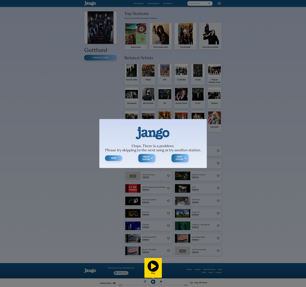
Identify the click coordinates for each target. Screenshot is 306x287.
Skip (113, 158)
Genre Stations (179, 158)
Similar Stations (146, 158)
